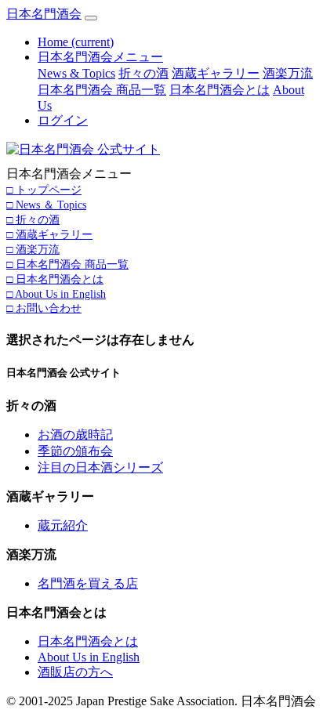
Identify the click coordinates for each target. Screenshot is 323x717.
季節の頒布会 (75, 451)
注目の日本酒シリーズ (100, 467)
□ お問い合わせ (44, 308)
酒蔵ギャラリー (215, 73)
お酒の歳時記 (75, 434)
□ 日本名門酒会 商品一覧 (67, 264)
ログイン (63, 120)
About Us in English (89, 657)
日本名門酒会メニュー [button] (100, 56)
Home (76, 42)
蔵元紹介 (63, 525)
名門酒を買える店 (88, 583)
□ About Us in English (56, 294)
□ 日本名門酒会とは (54, 279)
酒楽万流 (288, 73)
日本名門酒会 (44, 13)
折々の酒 (143, 73)
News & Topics (76, 73)
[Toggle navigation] (91, 18)
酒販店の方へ (75, 672)
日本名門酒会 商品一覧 (102, 89)
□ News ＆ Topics (46, 204)
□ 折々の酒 (33, 219)
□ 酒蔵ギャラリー (49, 234)
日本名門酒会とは (219, 89)
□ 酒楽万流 (33, 249)
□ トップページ (44, 189)
